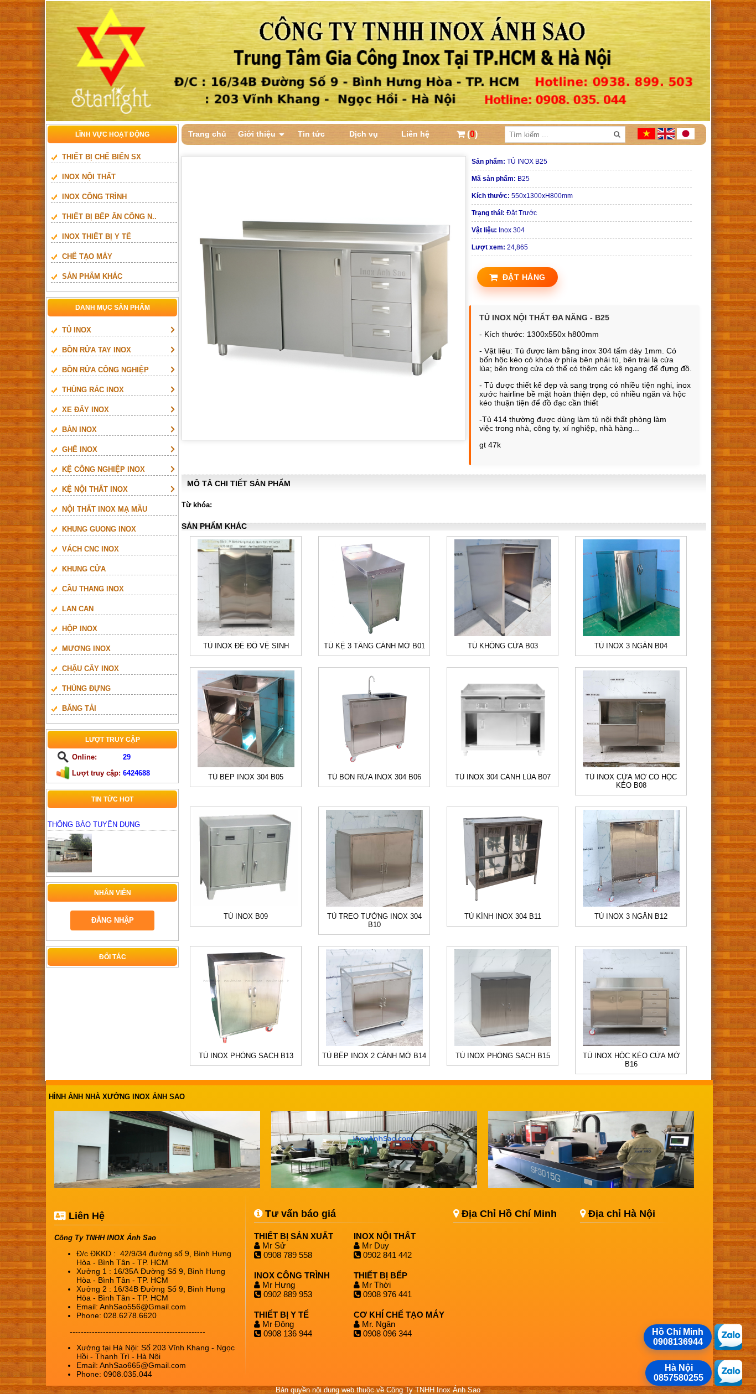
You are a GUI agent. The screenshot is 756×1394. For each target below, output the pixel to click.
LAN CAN (78, 609)
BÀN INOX (79, 429)
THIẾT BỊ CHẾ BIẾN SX (101, 157)
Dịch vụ (363, 133)
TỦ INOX (76, 330)
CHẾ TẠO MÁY (87, 256)
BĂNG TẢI (79, 708)
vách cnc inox (90, 549)
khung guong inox (99, 529)
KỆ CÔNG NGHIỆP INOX (103, 469)
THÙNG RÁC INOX (93, 390)
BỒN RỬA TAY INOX (96, 350)
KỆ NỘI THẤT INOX (95, 489)
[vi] (647, 137)
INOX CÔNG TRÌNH (94, 197)
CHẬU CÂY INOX (90, 668)
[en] (667, 137)
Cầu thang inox (93, 589)
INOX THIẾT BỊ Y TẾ (96, 236)
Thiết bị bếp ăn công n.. (109, 216)
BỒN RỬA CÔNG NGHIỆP (105, 370)
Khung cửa (84, 569)
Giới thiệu (257, 133)
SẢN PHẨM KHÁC (92, 276)
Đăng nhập (112, 920)
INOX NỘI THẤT (89, 177)
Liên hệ (415, 133)
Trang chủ (207, 133)
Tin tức (311, 133)
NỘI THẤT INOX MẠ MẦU (104, 509)
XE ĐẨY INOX (85, 409)
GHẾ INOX (79, 449)
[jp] (686, 137)
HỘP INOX (79, 629)
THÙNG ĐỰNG (86, 688)
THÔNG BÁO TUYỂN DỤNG (94, 824)
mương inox (86, 648)
